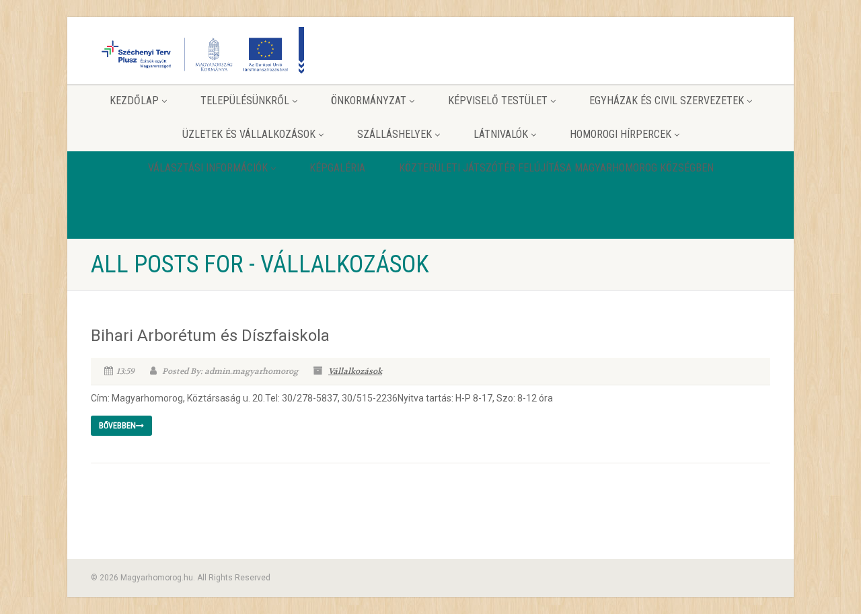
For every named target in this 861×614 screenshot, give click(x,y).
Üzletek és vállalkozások (248, 134)
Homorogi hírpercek (620, 134)
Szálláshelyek (394, 134)
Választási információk (208, 167)
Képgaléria (337, 167)
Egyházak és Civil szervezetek (666, 100)
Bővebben (117, 425)
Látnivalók (501, 134)
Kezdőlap (134, 100)
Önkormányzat (368, 100)
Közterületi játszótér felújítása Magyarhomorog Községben (556, 167)
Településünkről (244, 100)
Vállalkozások (355, 371)
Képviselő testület (498, 100)
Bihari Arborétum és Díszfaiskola (210, 335)
